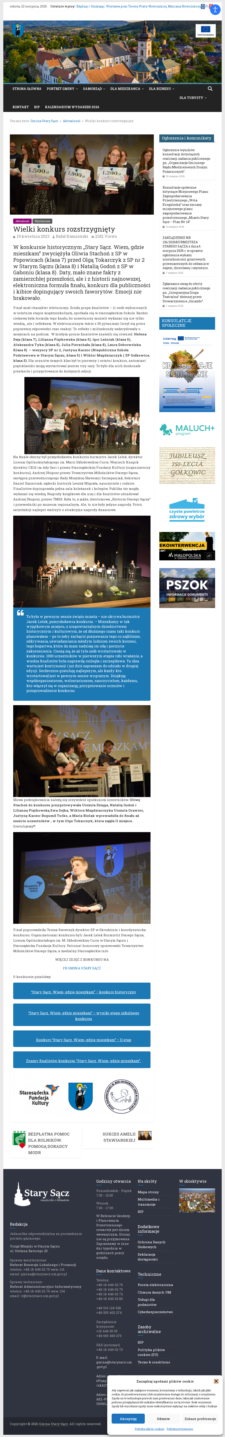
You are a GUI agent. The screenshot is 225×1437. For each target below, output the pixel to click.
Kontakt (21, 107)
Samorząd (92, 89)
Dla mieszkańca (125, 89)
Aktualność (22, 221)
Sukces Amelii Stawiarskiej (119, 1137)
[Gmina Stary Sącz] (112, 23)
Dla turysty (191, 98)
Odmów (163, 1419)
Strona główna (27, 89)
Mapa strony (148, 1192)
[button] (216, 1381)
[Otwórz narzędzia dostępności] (215, 9)
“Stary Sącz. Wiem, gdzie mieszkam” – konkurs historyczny (83, 992)
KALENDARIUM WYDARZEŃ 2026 (72, 107)
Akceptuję (128, 1419)
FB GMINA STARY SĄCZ (82, 968)
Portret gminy (60, 89)
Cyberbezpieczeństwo (155, 1312)
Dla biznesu (160, 89)
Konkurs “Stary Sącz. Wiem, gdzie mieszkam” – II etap (83, 1039)
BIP (37, 107)
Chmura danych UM (154, 1292)
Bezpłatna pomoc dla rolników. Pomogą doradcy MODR (48, 1143)
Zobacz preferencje (200, 1419)
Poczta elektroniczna (155, 1285)
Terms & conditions (154, 1362)
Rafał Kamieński (72, 236)
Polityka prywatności (180, 1429)
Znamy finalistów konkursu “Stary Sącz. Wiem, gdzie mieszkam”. (83, 1060)
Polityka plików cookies (149, 1429)
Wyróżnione (42, 221)
